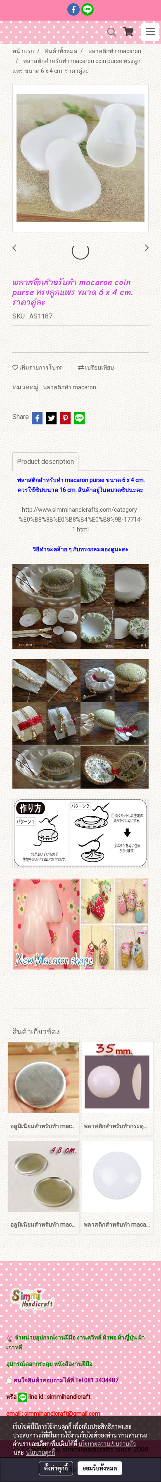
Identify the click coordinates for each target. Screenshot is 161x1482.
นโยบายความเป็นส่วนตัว (107, 1443)
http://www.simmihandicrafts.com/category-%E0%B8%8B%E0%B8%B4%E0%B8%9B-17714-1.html (80, 519)
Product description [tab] (45, 462)
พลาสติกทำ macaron (69, 387)
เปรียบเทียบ (99, 367)
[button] (109, 32)
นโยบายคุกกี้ (40, 1452)
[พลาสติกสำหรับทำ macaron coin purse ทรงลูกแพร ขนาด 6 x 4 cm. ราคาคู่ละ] (80, 158)
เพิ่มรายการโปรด (40, 367)
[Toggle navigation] (150, 32)
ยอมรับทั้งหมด (100, 1468)
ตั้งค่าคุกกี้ (56, 1468)
